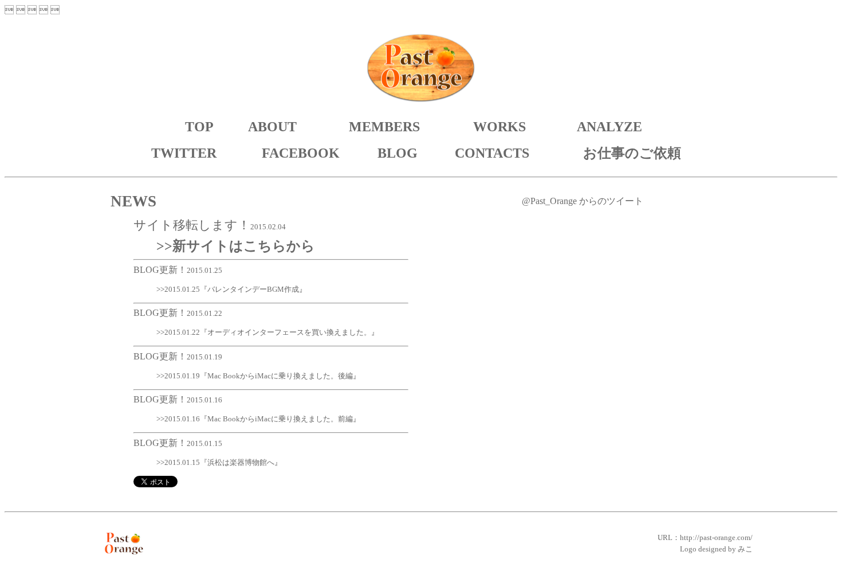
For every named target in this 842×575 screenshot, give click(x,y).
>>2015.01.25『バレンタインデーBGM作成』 (231, 289)
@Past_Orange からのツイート (582, 201)
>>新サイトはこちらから (235, 245)
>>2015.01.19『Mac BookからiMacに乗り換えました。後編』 (258, 375)
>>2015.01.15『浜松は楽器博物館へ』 (219, 462)
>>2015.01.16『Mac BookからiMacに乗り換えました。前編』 (258, 418)
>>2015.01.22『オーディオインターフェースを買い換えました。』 (267, 332)
